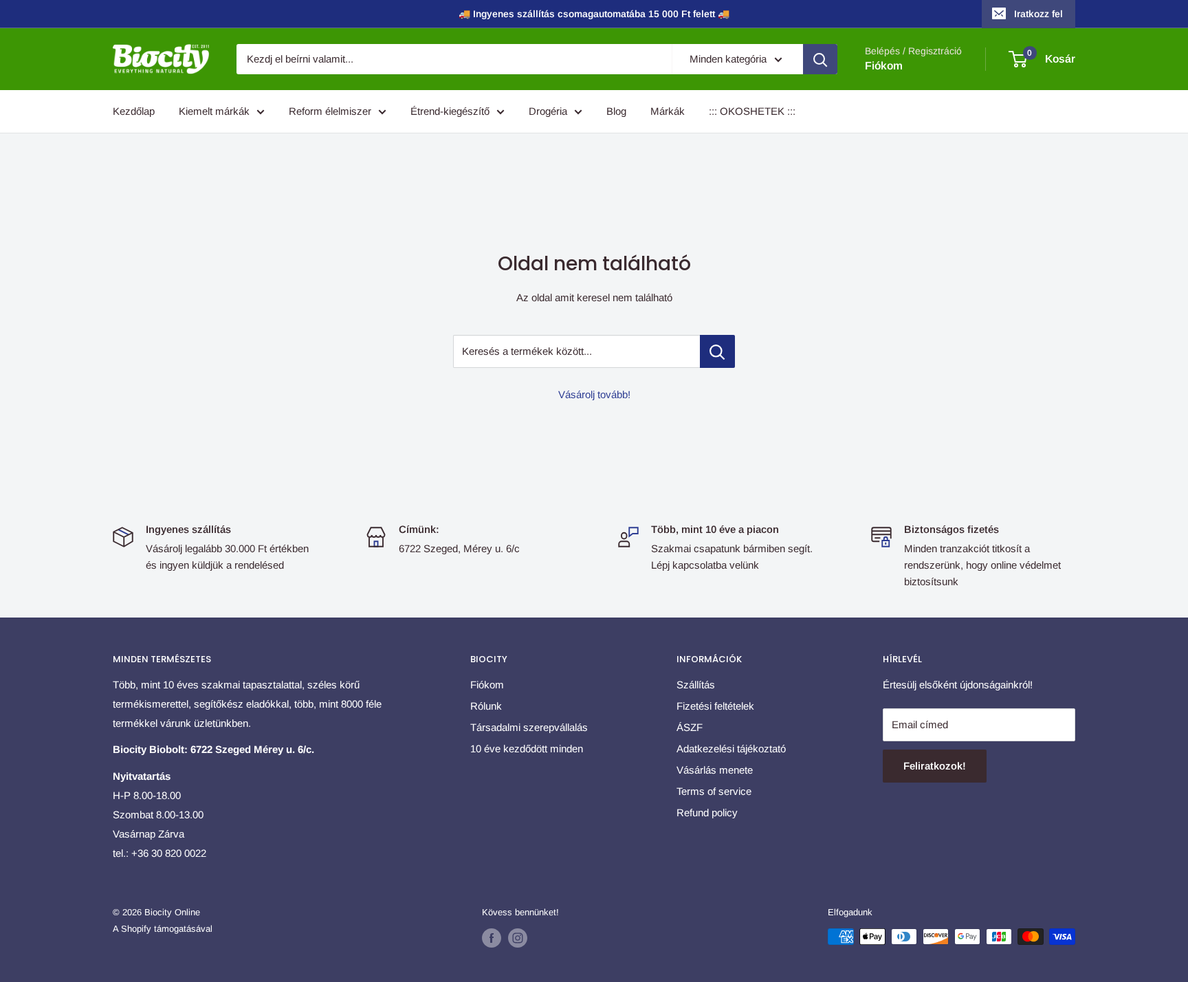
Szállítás (695, 684)
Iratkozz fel (1038, 13)
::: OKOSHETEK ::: (752, 111)
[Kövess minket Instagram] (517, 938)
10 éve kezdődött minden (526, 748)
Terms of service (713, 791)
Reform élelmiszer (330, 111)
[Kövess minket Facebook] (491, 938)
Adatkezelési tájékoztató (731, 748)
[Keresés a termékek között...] (717, 351)
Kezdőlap (134, 111)
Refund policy (707, 812)
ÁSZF (689, 727)
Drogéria (548, 111)
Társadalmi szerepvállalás (529, 727)
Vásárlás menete (714, 770)
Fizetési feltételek (715, 706)
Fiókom (884, 66)
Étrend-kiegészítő (450, 111)
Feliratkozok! (934, 766)
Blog (616, 111)
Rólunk (486, 706)
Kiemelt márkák (214, 111)
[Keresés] (820, 59)
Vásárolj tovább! (594, 394)
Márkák (667, 111)
